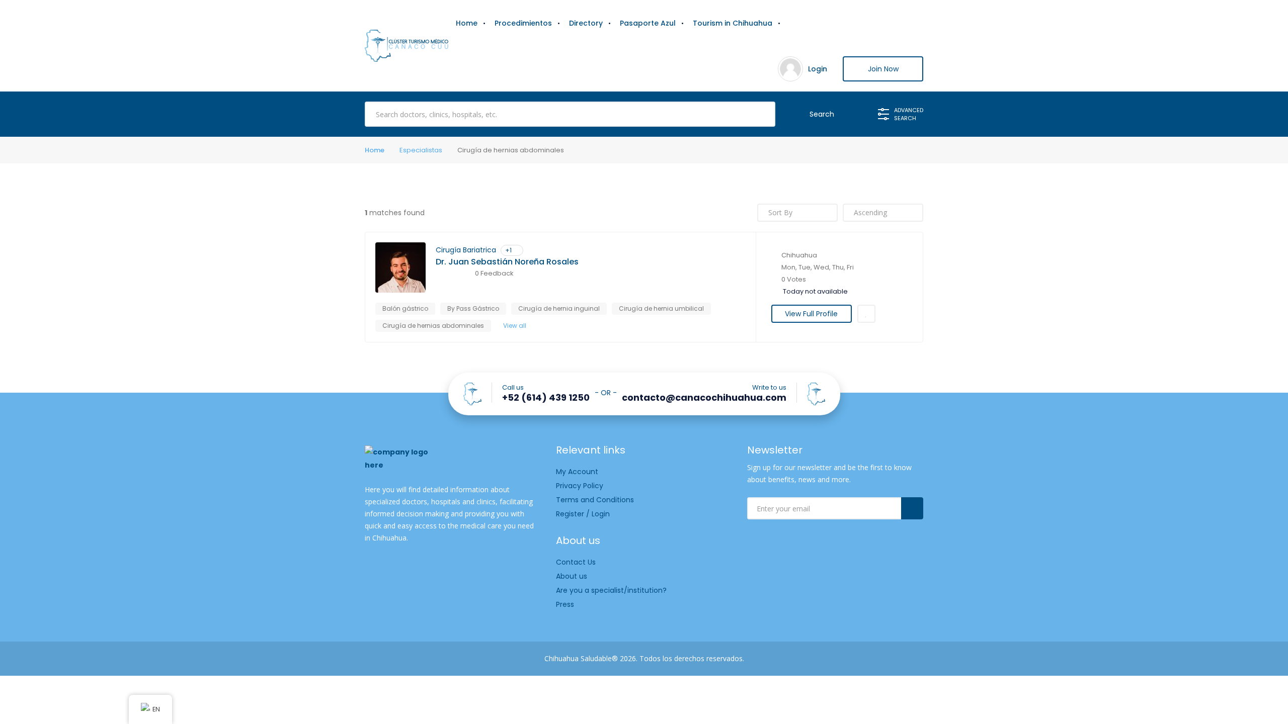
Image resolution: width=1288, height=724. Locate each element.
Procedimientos (523, 23)
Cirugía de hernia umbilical (661, 308)
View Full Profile (811, 314)
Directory (586, 23)
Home (466, 23)
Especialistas (420, 150)
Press (565, 604)
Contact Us (576, 562)
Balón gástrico (405, 308)
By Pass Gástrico (473, 308)
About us (571, 576)
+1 (508, 250)
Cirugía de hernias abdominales (433, 325)
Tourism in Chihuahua (732, 23)
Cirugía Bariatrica (466, 250)
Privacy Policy (579, 486)
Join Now (883, 69)
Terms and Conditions (595, 500)
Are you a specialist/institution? (611, 590)
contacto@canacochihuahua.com (704, 398)
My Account (577, 472)
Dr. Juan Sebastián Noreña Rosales (507, 261)
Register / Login (583, 514)
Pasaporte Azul (648, 23)
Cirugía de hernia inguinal (559, 308)
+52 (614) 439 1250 (546, 398)
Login (817, 69)
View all (514, 325)
